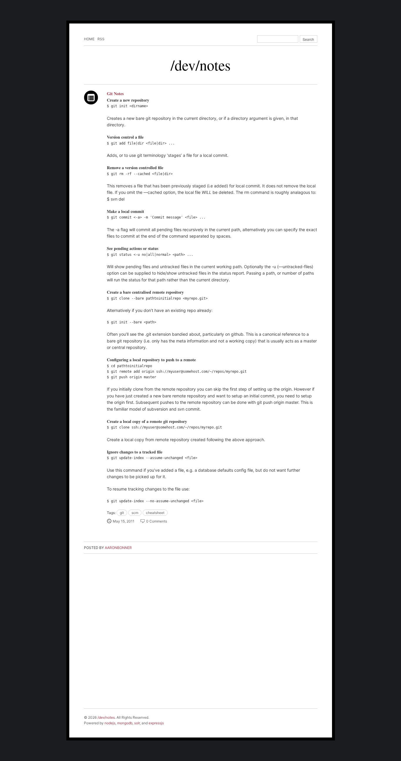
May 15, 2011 (123, 521)
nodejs (110, 723)
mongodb (124, 723)
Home (89, 39)
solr (137, 723)
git (122, 512)
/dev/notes (200, 65)
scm (135, 512)
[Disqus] (200, 633)
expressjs (156, 723)
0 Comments (156, 521)
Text (91, 97)
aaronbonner (118, 547)
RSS (101, 39)
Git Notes (115, 93)
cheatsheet (155, 512)
